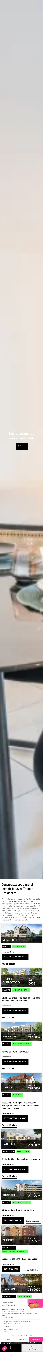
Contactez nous (11, 1269)
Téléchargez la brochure (15, 1118)
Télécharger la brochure (15, 957)
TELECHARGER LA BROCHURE (15, 1169)
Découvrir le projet (12, 1220)
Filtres (22, 446)
